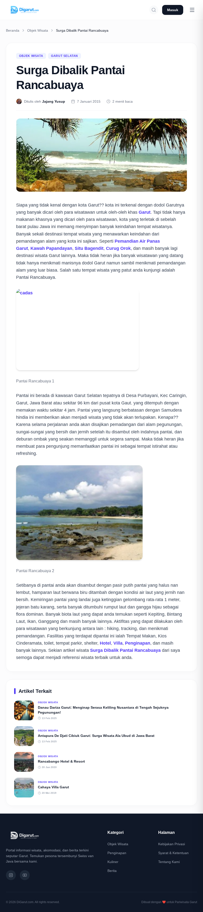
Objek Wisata (37, 30)
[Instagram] (11, 875)
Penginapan (137, 643)
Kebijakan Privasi (171, 844)
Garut (145, 212)
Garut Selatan (64, 56)
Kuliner (112, 862)
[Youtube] (25, 875)
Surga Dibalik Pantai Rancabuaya (125, 650)
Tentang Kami (169, 862)
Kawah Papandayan (51, 248)
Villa (118, 643)
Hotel (105, 643)
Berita (112, 871)
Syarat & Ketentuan (173, 853)
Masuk (172, 10)
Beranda (12, 30)
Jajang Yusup (53, 101)
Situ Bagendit (89, 248)
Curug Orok (118, 248)
